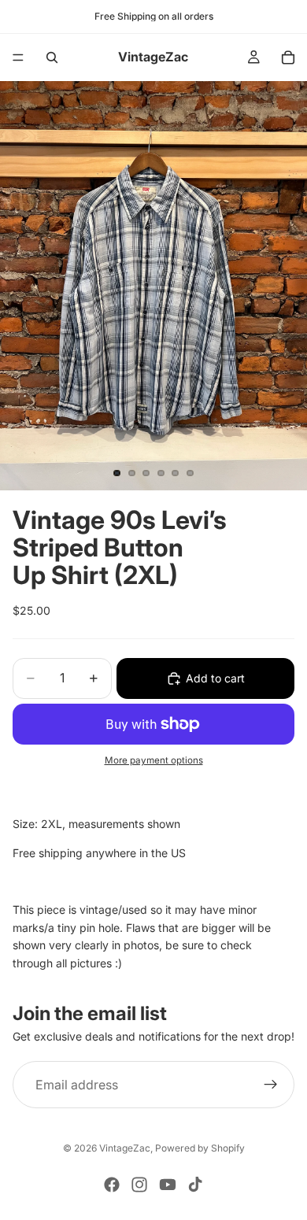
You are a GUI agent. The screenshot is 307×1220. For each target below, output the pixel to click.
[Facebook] (111, 1184)
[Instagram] (139, 1184)
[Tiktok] (195, 1184)
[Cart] (288, 57)
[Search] (52, 57)
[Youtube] (167, 1184)
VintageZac (124, 1148)
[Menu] (18, 57)
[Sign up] (270, 1084)
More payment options (154, 760)
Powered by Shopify (200, 1148)
